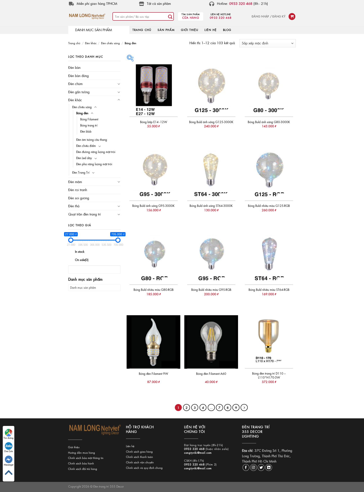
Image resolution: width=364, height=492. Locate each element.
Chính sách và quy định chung (144, 468)
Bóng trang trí (89, 125)
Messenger (8, 464)
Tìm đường (8, 437)
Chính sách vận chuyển (140, 462)
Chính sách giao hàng (139, 451)
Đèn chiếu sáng (110, 43)
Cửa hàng (190, 18)
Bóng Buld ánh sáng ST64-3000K (211, 206)
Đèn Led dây (84, 158)
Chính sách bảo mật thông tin (85, 458)
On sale (81, 260)
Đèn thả (73, 205)
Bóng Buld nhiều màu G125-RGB (269, 206)
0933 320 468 (221, 18)
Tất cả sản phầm (159, 3)
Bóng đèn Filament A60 (211, 374)
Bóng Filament (89, 119)
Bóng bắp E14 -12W (153, 122)
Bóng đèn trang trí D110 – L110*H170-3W (269, 375)
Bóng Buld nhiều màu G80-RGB (154, 290)
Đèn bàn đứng (78, 75)
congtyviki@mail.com (198, 452)
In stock (79, 251)
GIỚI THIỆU (189, 30)
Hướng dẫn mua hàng (81, 453)
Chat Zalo (8, 451)
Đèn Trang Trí (81, 172)
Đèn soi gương (78, 197)
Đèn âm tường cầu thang (91, 139)
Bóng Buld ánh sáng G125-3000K (211, 122)
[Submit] (170, 16)
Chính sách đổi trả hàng (82, 469)
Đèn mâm (75, 181)
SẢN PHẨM (166, 30)
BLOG (227, 30)
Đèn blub (85, 131)
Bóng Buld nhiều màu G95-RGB (211, 290)
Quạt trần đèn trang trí (84, 214)
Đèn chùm (75, 83)
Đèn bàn (74, 67)
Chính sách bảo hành (81, 463)
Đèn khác (90, 43)
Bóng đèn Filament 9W (153, 374)
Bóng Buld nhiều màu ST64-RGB (269, 290)
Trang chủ (74, 43)
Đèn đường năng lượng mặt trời (95, 152)
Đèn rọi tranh (77, 189)
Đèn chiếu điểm (86, 146)
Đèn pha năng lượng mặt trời (94, 164)
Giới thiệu (74, 447)
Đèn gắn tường (79, 91)
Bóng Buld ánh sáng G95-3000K (153, 206)
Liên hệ (130, 446)
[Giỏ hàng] (292, 16)
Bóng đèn (82, 113)
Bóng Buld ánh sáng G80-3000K (269, 122)
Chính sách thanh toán (139, 457)
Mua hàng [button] (153, 134)
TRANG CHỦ (141, 30)
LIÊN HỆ (211, 30)
